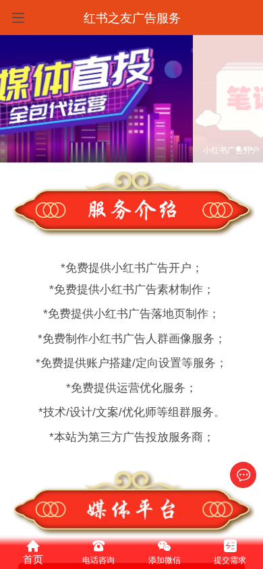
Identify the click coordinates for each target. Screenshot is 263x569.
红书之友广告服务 (132, 18)
